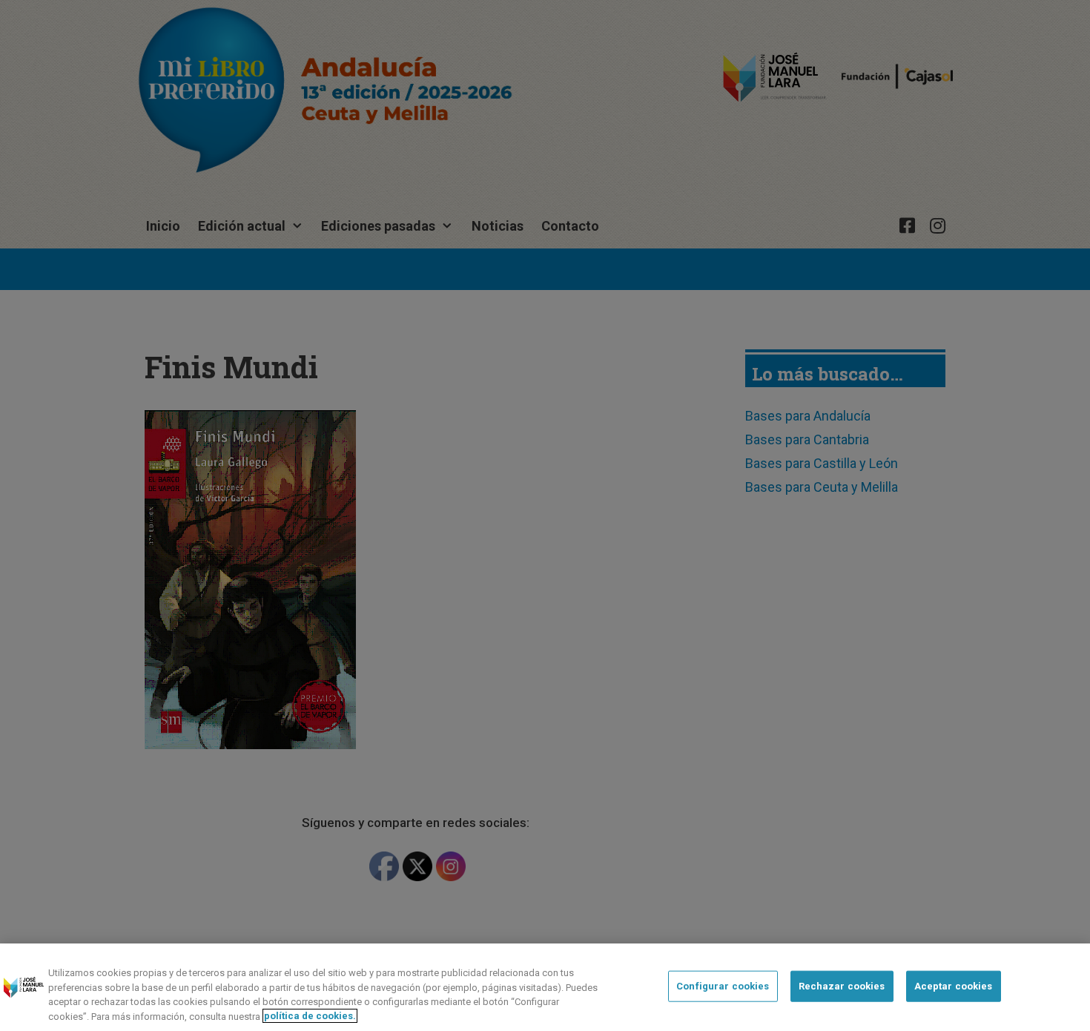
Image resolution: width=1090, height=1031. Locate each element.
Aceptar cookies (953, 986)
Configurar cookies (722, 986)
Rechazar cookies (842, 986)
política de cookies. (310, 1015)
